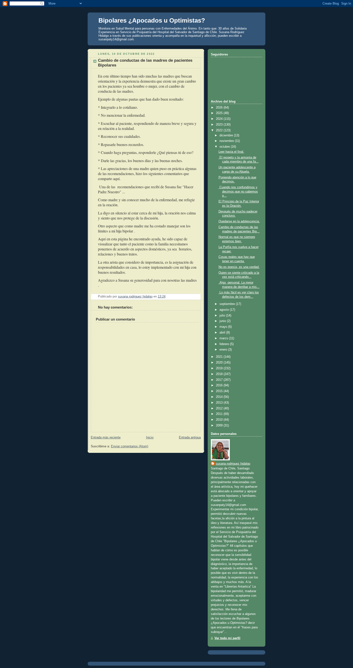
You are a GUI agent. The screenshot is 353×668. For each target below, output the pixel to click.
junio (223, 321)
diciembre (226, 135)
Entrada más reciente (106, 437)
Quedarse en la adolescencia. (239, 221)
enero (223, 349)
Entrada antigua (190, 437)
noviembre (227, 141)
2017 (220, 380)
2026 (220, 107)
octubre (225, 146)
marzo (224, 338)
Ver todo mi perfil (227, 638)
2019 (220, 368)
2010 (220, 419)
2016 (220, 385)
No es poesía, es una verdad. (239, 267)
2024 (220, 119)
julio (222, 315)
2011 (220, 414)
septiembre (227, 304)
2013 (220, 402)
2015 (220, 391)
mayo (223, 326)
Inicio (149, 437)
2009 (220, 425)
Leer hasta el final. (231, 151)
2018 (220, 374)
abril (222, 332)
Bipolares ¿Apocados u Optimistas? (151, 20)
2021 (220, 356)
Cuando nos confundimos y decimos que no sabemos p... (238, 191)
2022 (220, 130)
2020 (220, 362)
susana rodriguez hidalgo (233, 463)
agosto (224, 309)
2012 (220, 408)
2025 (220, 113)
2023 (220, 124)
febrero (224, 344)
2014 (220, 397)
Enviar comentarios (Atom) (129, 446)
